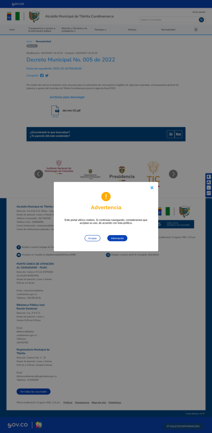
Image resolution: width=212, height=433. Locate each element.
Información (117, 238)
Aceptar (92, 238)
